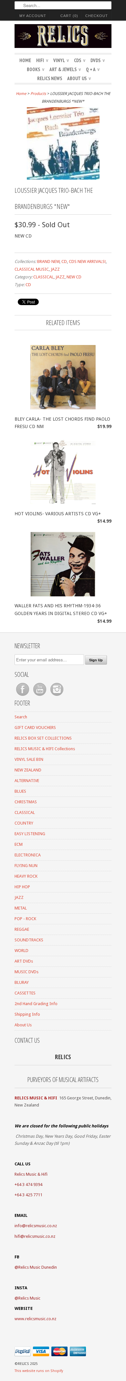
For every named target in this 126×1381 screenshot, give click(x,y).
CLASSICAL (43, 277)
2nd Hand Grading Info (36, 1003)
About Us (79, 78)
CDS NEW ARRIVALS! (87, 261)
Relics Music (29, 1298)
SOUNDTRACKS (29, 940)
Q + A (93, 69)
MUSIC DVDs (26, 971)
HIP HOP (22, 886)
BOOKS (35, 69)
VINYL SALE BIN (29, 759)
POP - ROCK (25, 918)
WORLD (21, 950)
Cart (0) (69, 16)
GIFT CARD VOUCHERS (35, 727)
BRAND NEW (48, 261)
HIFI (42, 60)
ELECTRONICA (28, 855)
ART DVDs (24, 961)
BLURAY (22, 982)
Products (38, 93)
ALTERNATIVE (27, 780)
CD (64, 261)
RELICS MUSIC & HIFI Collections (45, 748)
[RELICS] (63, 37)
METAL (21, 908)
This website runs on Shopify (39, 1371)
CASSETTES (25, 993)
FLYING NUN (26, 865)
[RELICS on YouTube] (40, 696)
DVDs (97, 60)
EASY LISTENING (30, 833)
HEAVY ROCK (26, 876)
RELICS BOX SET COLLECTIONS (43, 738)
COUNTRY (24, 823)
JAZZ (55, 269)
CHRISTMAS (26, 801)
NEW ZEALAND (28, 770)
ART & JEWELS (65, 69)
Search (21, 716)
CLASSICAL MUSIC (32, 269)
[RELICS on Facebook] (23, 696)
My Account (32, 16)
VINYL (61, 60)
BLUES (20, 791)
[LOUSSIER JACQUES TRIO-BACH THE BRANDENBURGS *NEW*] (63, 178)
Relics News (49, 78)
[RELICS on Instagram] (57, 696)
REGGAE (22, 929)
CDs (79, 60)
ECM (19, 844)
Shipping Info (27, 1014)
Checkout (96, 16)
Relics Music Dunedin (37, 1267)
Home (25, 60)
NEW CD (74, 277)
